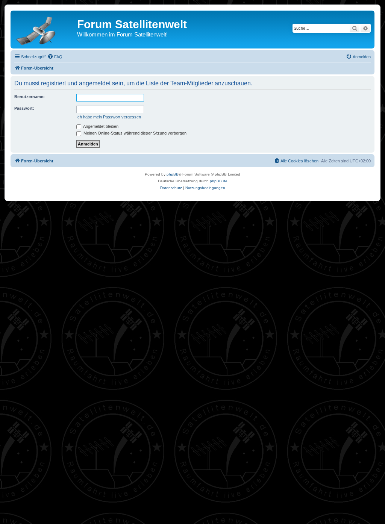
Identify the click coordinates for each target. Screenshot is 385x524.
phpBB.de (218, 181)
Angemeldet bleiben (100, 126)
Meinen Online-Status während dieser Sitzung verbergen (134, 133)
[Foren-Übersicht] (44, 29)
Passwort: (24, 108)
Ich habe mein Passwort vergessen (108, 117)
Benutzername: (29, 96)
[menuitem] (54, 56)
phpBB (173, 174)
